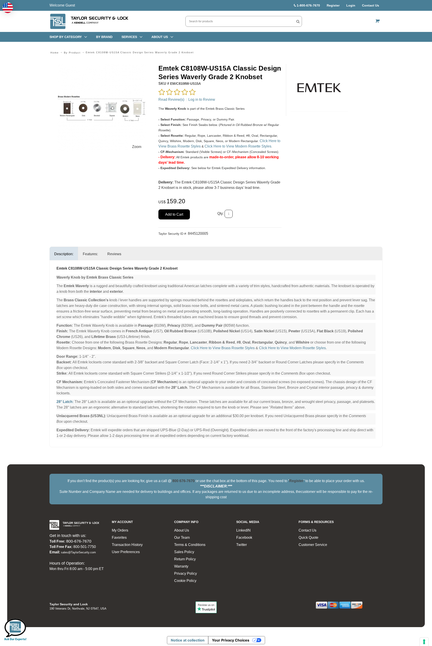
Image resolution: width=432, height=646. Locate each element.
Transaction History (127, 545)
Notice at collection (188, 640)
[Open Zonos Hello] (7, 7)
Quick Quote (308, 537)
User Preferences (126, 552)
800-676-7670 (78, 541)
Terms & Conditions (189, 545)
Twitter (241, 545)
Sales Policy (184, 552)
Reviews (114, 254)
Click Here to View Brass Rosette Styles (223, 348)
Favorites (119, 537)
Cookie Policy (185, 581)
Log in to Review (201, 99)
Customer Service (313, 545)
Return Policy (185, 559)
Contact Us (370, 5)
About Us (181, 530)
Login (350, 5)
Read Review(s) (171, 99)
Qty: (220, 214)
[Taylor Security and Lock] (89, 21)
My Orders (120, 530)
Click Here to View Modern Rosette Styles (238, 146)
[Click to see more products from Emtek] (319, 87)
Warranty (181, 566)
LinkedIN (243, 530)
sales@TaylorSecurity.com (78, 552)
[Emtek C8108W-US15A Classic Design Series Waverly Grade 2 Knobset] (101, 67)
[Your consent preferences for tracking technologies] (424, 641)
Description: (63, 254)
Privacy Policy (185, 573)
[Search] (298, 21)
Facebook (244, 537)
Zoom (136, 147)
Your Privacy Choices (230, 640)
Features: (90, 254)
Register (333, 5)
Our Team (182, 537)
